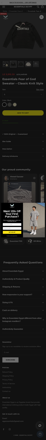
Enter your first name (7, 222)
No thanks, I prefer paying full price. (12, 235)
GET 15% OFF (12, 232)
